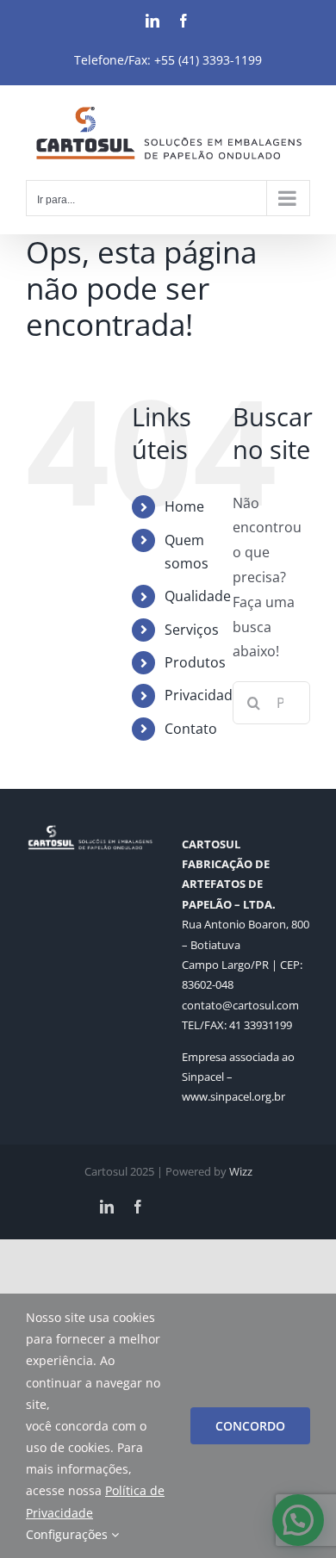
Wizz (240, 1171)
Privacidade (202, 695)
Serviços (192, 629)
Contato (191, 728)
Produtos (195, 662)
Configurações (68, 1534)
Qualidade (198, 596)
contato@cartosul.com (240, 1005)
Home (184, 506)
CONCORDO (250, 1426)
